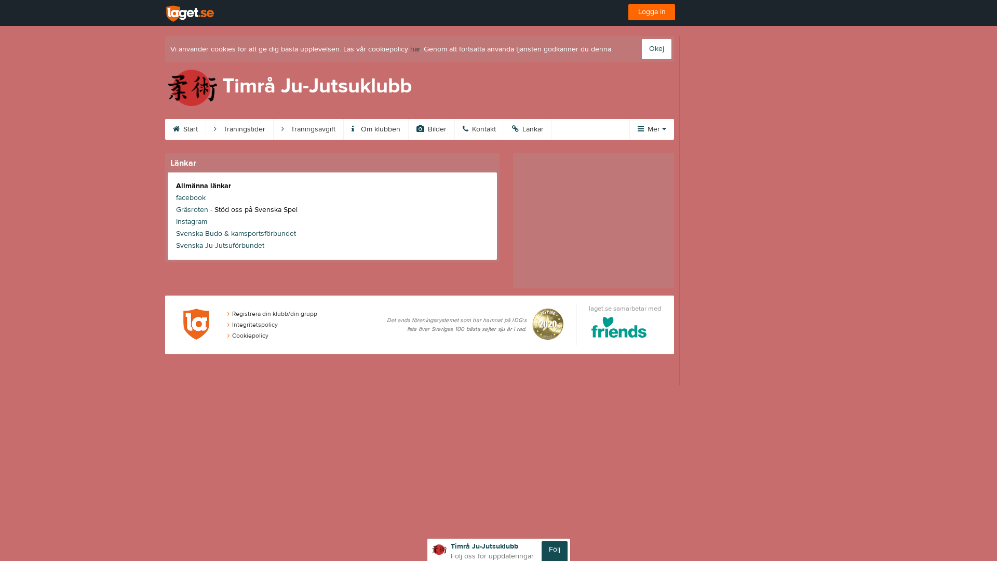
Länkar (532, 129)
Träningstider (243, 129)
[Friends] (619, 329)
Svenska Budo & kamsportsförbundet (236, 233)
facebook (191, 198)
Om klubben (379, 129)
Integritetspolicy (255, 324)
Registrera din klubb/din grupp (274, 314)
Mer (653, 129)
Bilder (436, 129)
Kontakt (483, 129)
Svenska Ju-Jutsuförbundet (220, 245)
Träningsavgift (312, 129)
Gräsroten (192, 210)
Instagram (191, 221)
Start (189, 129)
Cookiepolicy (250, 335)
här (415, 49)
